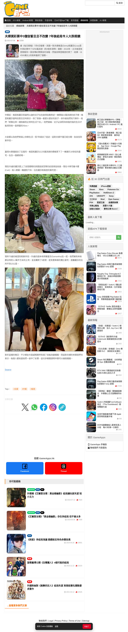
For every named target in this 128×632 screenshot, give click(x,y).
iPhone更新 (106, 186)
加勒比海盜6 (95, 209)
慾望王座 (101, 202)
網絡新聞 (84, 20)
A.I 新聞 (103, 20)
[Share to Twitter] (25, 407)
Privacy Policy (61, 621)
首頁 (8, 20)
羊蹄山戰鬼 (94, 206)
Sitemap (85, 621)
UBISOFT (101, 196)
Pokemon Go (113, 189)
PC (42, 489)
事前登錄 (38, 20)
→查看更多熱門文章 (17, 605)
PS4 (92, 202)
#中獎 (24, 389)
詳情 (56, 626)
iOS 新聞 (16, 20)
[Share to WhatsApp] (34, 407)
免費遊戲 (94, 186)
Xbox (101, 189)
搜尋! (120, 3)
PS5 (37, 489)
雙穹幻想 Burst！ (111, 209)
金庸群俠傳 (113, 202)
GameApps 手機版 (98, 444)
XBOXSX (31, 489)
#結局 (33, 389)
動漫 (29, 559)
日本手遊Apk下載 (61, 20)
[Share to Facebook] (43, 407)
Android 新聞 (27, 20)
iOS (91, 196)
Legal (50, 621)
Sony (111, 196)
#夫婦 (16, 389)
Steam (93, 189)
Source (8, 370)
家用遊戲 (74, 20)
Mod (103, 199)
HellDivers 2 (109, 193)
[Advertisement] (44, 434)
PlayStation (95, 193)
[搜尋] (118, 237)
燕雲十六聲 (107, 206)
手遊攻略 (48, 20)
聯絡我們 (43, 621)
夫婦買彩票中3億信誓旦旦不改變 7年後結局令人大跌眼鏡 (51, 26)
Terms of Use (74, 621)
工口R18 (93, 199)
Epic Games (113, 199)
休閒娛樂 (94, 20)
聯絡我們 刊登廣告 (98, 448)
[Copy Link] (62, 407)
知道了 (86, 626)
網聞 (7, 32)
